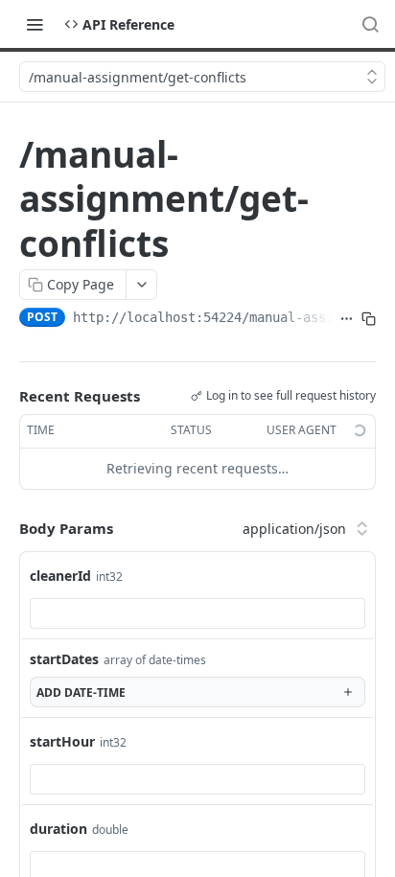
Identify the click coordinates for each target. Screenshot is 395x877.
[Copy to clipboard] (368, 319)
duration (58, 828)
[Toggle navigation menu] (34, 24)
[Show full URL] (346, 319)
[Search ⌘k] (370, 24)
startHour (62, 741)
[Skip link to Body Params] (6, 528)
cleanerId (60, 575)
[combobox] (197, 613)
